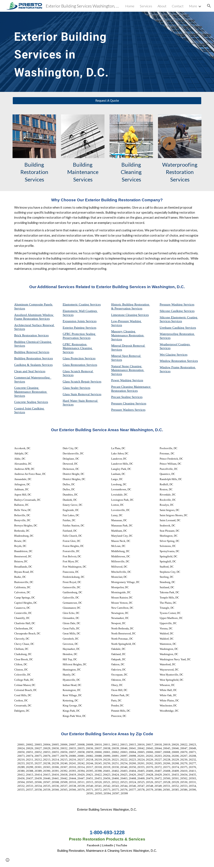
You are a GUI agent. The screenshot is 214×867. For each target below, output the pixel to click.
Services (143, 315)
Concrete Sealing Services (31, 402)
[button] (209, 6)
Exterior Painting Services (79, 327)
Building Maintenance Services (83, 172)
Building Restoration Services (34, 172)
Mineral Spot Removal (126, 355)
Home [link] (129, 6)
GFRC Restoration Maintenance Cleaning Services (78, 348)
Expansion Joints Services (80, 321)
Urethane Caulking (172, 327)
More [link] (193, 6)
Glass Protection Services (79, 358)
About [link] (162, 6)
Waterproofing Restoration (177, 334)
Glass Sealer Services (76, 387)
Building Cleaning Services (132, 172)
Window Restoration (173, 361)
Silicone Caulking (172, 311)
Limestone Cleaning (124, 315)
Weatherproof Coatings (175, 344)
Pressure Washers (123, 409)
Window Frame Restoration (178, 367)
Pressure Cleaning (123, 403)
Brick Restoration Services (31, 335)
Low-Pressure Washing (126, 321)
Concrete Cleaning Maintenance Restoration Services (30, 391)
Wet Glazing (168, 354)
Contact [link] (177, 6)
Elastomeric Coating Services (82, 304)
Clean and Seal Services (29, 371)
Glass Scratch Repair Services (82, 381)
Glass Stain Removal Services (82, 394)
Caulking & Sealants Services (33, 364)
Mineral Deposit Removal (128, 345)
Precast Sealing (121, 397)
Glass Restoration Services (80, 364)
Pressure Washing (171, 304)
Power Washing (121, 380)
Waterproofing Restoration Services (180, 172)
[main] (75, 51)
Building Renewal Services (31, 352)
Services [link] (146, 6)
